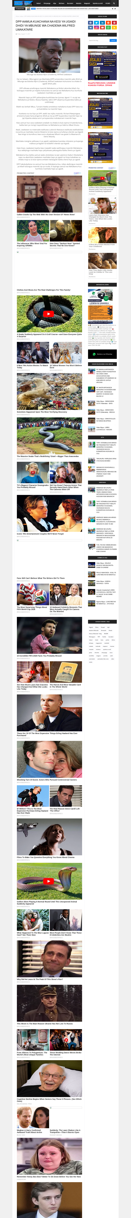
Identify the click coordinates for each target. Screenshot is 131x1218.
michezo (98, 649)
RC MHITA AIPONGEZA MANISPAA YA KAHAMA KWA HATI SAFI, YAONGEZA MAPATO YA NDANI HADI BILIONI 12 (106, 392)
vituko (90, 662)
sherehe (97, 652)
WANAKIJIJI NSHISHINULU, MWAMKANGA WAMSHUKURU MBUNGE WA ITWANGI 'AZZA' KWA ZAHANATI (106, 472)
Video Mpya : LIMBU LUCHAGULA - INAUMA (104, 428)
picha (90, 652)
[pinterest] (114, 23)
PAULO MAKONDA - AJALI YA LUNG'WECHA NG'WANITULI (106, 574)
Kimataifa (103, 630)
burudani (111, 637)
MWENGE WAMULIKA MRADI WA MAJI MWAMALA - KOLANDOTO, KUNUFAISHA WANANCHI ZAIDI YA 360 (106, 521)
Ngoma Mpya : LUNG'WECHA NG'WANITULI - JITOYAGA (106, 603)
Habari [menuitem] (38, 3)
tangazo (98, 656)
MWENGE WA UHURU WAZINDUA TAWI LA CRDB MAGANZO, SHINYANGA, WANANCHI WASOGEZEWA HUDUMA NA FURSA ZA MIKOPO (105, 534)
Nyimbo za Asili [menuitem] (98, 3)
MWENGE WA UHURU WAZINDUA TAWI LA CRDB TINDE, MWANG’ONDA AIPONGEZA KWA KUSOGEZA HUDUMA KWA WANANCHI (106, 492)
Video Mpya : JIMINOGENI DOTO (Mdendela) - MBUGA (105, 411)
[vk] (90, 27)
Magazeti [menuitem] (87, 3)
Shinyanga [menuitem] (47, 3)
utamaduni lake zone (103, 659)
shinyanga (104, 652)
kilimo (113, 640)
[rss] (114, 27)
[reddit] (108, 23)
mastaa (112, 646)
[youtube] (102, 27)
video (112, 659)
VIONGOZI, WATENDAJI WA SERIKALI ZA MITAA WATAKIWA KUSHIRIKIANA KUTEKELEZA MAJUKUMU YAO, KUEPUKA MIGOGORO (76, 8)
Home (17, 16)
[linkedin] (102, 23)
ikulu (102, 640)
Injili (108, 627)
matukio (91, 649)
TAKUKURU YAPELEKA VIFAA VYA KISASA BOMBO (106, 460)
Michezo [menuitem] (61, 3)
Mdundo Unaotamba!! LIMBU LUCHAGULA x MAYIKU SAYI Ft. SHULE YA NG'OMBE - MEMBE (106, 593)
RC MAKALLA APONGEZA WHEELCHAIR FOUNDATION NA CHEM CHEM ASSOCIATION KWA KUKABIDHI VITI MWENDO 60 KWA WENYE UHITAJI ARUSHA (106, 376)
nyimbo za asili (107, 649)
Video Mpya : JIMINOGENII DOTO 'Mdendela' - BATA (105, 402)
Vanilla (104, 637)
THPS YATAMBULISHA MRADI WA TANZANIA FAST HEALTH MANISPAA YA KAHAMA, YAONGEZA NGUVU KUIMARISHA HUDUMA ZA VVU (106, 448)
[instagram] (96, 27)
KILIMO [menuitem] (108, 3)
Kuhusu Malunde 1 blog (95, 633)
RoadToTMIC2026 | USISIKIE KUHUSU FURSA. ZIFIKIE (101, 84)
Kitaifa (110, 630)
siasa (111, 652)
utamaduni (92, 659)
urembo (105, 656)
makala (91, 646)
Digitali (91, 627)
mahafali (106, 643)
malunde (98, 646)
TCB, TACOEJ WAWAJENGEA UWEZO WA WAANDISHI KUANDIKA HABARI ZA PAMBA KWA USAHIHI (106, 548)
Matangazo (92, 637)
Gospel (103, 627)
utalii (111, 656)
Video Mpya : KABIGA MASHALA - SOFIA (103, 582)
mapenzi (105, 646)
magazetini (99, 643)
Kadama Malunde (93, 630)
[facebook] (90, 23)
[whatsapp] (108, 27)
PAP (99, 637)
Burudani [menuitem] (70, 3)
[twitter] (96, 23)
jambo (107, 640)
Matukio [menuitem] (78, 3)
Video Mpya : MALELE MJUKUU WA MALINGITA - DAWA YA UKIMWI (105, 565)
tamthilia (91, 656)
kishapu (91, 643)
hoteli (96, 640)
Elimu (96, 627)
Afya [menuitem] (54, 3)
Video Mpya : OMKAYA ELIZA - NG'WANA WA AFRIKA (106, 420)
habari (21, 16)
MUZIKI (106, 633)
